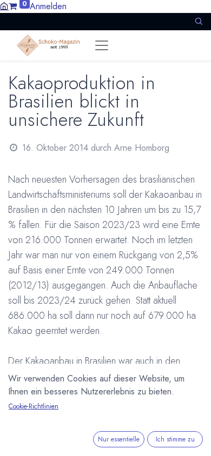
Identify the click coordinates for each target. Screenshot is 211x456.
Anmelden (48, 6)
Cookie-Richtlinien (33, 406)
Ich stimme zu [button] (175, 439)
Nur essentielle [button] (119, 439)
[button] (198, 21)
